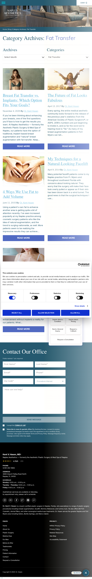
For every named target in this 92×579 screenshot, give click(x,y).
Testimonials (7, 546)
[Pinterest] (28, 500)
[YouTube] (11, 500)
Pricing (5, 550)
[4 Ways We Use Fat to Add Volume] (23, 172)
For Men (6, 539)
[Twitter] (22, 500)
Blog (9, 29)
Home (5, 29)
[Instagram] (5, 500)
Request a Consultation (11, 560)
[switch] (35, 297)
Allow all (75, 313)
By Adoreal (77, 573)
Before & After (8, 543)
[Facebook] (16, 500)
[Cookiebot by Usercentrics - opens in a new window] (79, 264)
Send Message (34, 419)
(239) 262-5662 (9, 468)
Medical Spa (7, 536)
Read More (23, 146)
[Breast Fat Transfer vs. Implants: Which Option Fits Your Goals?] (23, 80)
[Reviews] (34, 500)
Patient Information (10, 553)
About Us (6, 529)
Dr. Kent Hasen (31, 111)
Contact (6, 557)
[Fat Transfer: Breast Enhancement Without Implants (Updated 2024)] (23, 260)
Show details (80, 306)
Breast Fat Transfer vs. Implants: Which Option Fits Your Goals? (22, 99)
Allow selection (46, 313)
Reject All (17, 313)
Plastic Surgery (8, 533)
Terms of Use (20, 425)
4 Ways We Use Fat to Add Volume (20, 194)
